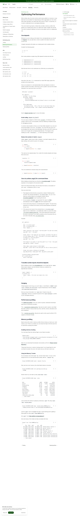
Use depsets (65, 13)
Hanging (64, 27)
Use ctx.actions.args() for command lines (70, 21)
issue (43, 1)
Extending (30, 7)
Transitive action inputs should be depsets (70, 24)
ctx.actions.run (38, 265)
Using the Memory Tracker (69, 34)
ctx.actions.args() (46, 181)
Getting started (12, 7)
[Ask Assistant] (55, 50)
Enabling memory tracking (69, 32)
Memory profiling (66, 30)
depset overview (29, 113)
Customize (23, 512)
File (50, 200)
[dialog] (14, 510)
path (37, 201)
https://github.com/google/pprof (36, 416)
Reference (25, 7)
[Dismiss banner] (78, 1)
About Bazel (5, 7)
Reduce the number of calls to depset (69, 18)
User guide (19, 7)
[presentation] (39, 100)
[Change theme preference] (76, 4)
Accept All (11, 512)
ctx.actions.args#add (28, 197)
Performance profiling (67, 29)
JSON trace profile (27, 302)
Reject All (5, 512)
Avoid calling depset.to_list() (69, 15)
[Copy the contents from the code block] (53, 50)
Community (36, 7)
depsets (25, 39)
